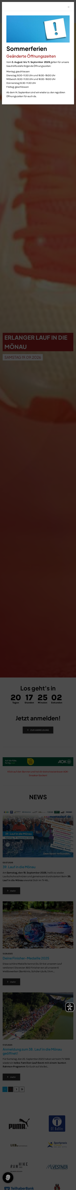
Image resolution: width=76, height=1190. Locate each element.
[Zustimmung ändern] (8, 1177)
